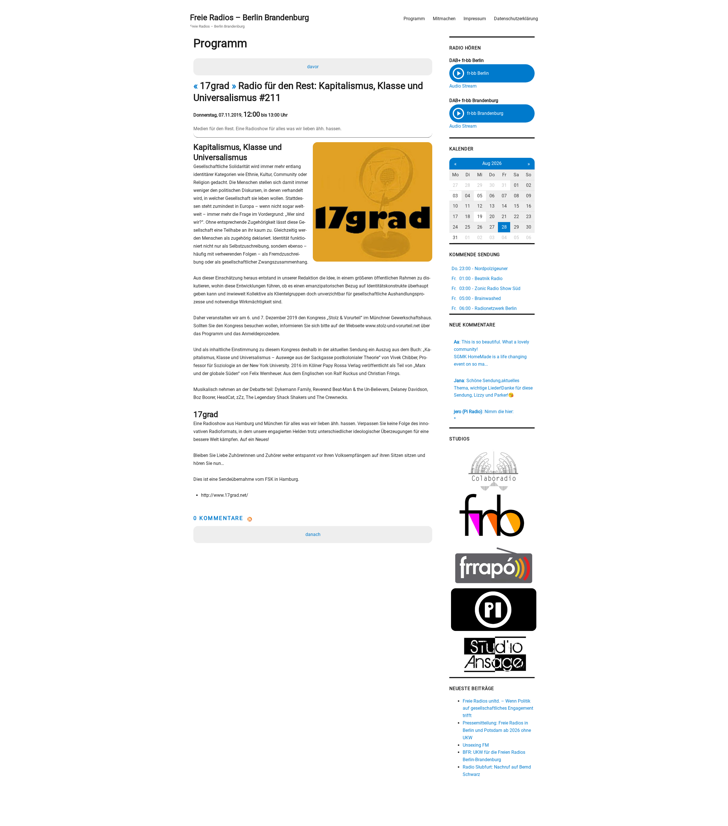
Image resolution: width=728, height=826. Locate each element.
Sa (516, 174)
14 (504, 206)
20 (492, 216)
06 (492, 195)
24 (455, 227)
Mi (479, 174)
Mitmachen (444, 18)
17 (455, 216)
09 (528, 195)
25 (467, 227)
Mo (455, 174)
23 (528, 216)
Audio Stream (463, 86)
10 (455, 206)
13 (492, 206)
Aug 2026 (492, 163)
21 (504, 216)
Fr (504, 174)
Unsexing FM (476, 745)
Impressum (475, 18)
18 (467, 216)
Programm (414, 18)
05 (479, 195)
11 (467, 206)
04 (467, 195)
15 (516, 206)
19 (479, 216)
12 (479, 206)
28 (467, 185)
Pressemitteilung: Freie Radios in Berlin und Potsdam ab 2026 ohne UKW (497, 730)
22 (516, 216)
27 (455, 185)
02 (528, 185)
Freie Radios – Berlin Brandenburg (249, 17)
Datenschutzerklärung (516, 18)
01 (516, 185)
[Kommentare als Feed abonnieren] (312, 519)
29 (479, 185)
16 (528, 206)
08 (516, 195)
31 (504, 185)
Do (492, 174)
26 (479, 227)
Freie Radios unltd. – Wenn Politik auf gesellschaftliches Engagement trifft (498, 708)
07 (504, 195)
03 (455, 195)
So (528, 174)
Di (468, 174)
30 (492, 185)
